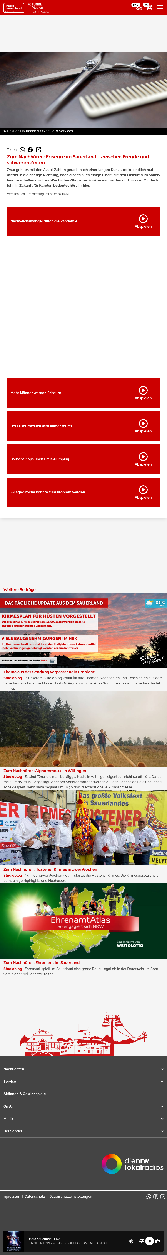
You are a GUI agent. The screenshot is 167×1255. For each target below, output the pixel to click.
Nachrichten (13, 1069)
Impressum (11, 1196)
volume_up (131, 1241)
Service (9, 1081)
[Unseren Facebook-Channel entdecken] (155, 1196)
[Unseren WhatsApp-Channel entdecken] (148, 1196)
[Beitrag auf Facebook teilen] (30, 149)
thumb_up (157, 1241)
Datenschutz (35, 1196)
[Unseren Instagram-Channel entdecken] (162, 1196)
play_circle (149, 1241)
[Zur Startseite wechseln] (13, 8)
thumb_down (141, 1241)
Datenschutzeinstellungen (70, 1196)
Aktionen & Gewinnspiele (24, 1094)
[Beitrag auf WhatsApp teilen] (22, 149)
